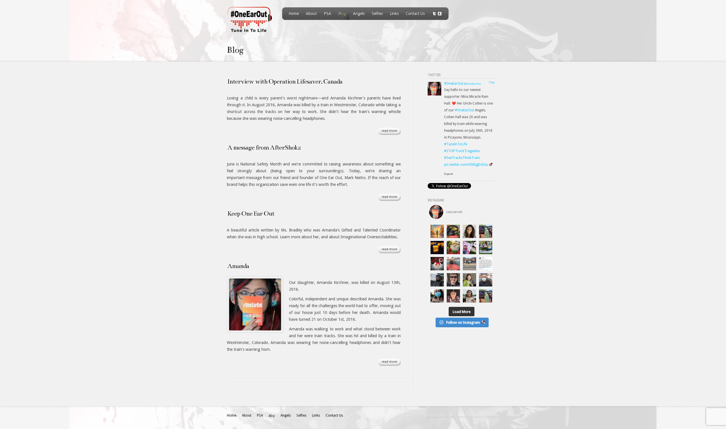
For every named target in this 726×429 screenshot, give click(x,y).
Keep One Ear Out (250, 213)
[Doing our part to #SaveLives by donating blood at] (485, 279)
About (311, 13)
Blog (342, 13)
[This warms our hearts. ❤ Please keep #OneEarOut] (485, 263)
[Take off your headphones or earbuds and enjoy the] (437, 231)
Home (294, 13)
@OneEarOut (472, 83)
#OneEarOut (453, 84)
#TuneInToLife (455, 144)
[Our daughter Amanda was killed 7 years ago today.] (485, 231)
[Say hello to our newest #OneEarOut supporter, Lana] (469, 296)
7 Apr (492, 82)
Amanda (238, 266)
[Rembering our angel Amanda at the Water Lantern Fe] (437, 247)
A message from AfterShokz (264, 147)
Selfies (377, 13)
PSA (327, 13)
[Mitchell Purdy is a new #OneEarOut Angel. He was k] (453, 296)
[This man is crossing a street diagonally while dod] (469, 263)
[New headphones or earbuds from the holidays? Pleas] (453, 231)
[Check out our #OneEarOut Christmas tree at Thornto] (469, 247)
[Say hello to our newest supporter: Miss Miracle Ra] (437, 263)
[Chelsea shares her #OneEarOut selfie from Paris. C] (437, 296)
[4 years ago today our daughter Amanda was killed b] (485, 296)
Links (394, 13)
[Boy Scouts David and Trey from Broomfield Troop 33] (485, 247)
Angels (359, 13)
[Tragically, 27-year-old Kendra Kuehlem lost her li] (469, 231)
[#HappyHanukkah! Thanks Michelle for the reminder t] (469, 279)
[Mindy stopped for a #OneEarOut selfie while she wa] (453, 279)
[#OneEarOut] (434, 94)
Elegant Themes (454, 416)
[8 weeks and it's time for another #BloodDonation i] (453, 263)
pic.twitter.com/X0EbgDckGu (466, 165)
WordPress (491, 416)
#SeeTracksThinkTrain (462, 158)
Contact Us (415, 13)
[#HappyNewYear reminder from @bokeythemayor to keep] (437, 279)
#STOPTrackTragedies (462, 151)
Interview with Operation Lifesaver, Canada (284, 81)
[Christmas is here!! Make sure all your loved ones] (453, 247)
